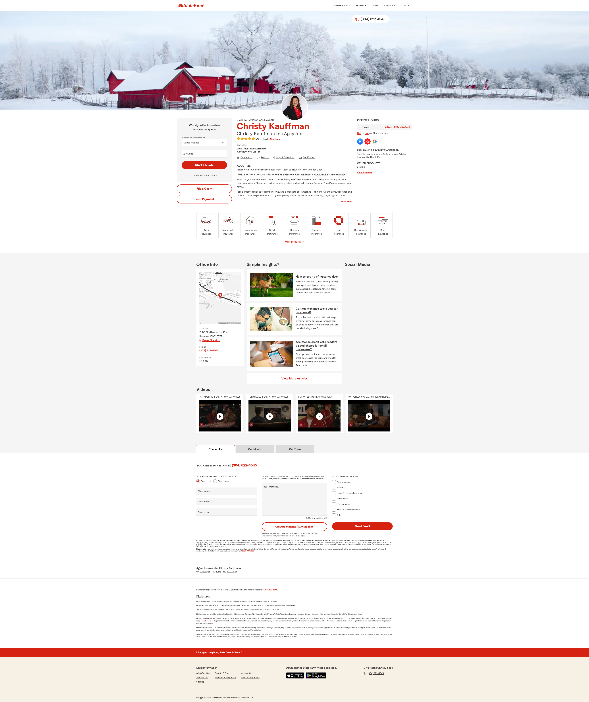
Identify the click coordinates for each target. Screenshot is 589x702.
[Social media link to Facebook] (360, 141)
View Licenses (364, 172)
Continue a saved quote (204, 175)
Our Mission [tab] (255, 449)
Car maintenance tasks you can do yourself (317, 310)
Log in (405, 5)
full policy (207, 621)
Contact (389, 5)
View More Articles (294, 378)
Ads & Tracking (203, 673)
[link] (191, 5)
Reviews (361, 5)
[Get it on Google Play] (316, 675)
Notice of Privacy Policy (225, 678)
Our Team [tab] (295, 449)
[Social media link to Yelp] (367, 141)
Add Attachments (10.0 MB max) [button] (294, 526)
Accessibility (246, 673)
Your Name (204, 491)
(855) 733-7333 (248, 551)
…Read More (345, 201)
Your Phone (223, 481)
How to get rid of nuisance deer (317, 276)
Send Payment (204, 199)
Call (359, 133)
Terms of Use (202, 678)
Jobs (375, 5)
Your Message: (271, 486)
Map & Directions (211, 340)
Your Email (206, 481)
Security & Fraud (222, 673)
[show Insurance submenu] (349, 5)
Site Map (200, 682)
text (367, 133)
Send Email (362, 526)
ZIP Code (188, 154)
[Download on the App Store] (295, 675)
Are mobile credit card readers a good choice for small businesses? (316, 345)
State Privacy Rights (250, 678)
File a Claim (204, 188)
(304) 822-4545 (208, 350)
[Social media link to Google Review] (375, 141)
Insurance (341, 5)
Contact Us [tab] (215, 449)
